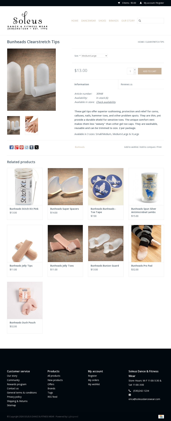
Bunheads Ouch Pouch (23, 322)
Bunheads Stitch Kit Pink (24, 208)
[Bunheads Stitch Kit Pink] (25, 186)
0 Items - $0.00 (129, 3)
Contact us (13, 388)
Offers (51, 384)
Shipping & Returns (17, 401)
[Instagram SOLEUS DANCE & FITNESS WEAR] (88, 356)
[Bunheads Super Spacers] (65, 186)
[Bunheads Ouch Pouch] (25, 300)
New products (55, 380)
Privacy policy (14, 396)
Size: (77, 55)
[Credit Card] (160, 416)
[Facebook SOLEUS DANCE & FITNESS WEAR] (82, 356)
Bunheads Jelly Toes (62, 265)
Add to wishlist (131, 147)
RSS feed (52, 396)
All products (54, 375)
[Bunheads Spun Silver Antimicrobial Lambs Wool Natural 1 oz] (146, 186)
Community (13, 380)
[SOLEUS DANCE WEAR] (31, 20)
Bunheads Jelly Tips (21, 265)
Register (92, 375)
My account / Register (153, 3)
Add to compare (148, 147)
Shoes (102, 20)
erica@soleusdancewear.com (144, 399)
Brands (114, 20)
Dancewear (88, 20)
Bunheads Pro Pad (141, 265)
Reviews (126, 84)
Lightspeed (73, 416)
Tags (50, 392)
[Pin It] (22, 147)
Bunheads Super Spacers (64, 208)
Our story (12, 375)
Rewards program (16, 384)
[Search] (139, 20)
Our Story (128, 20)
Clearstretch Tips (154, 42)
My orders (93, 380)
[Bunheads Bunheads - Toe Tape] (106, 186)
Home (74, 20)
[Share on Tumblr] (32, 147)
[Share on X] (37, 147)
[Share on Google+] (17, 147)
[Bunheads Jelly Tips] (25, 243)
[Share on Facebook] (12, 147)
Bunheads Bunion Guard (105, 265)
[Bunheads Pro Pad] (146, 243)
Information (81, 84)
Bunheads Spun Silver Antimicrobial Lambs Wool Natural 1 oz (143, 210)
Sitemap (11, 405)
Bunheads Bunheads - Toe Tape (103, 210)
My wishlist (94, 384)
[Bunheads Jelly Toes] (65, 243)
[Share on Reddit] (27, 147)
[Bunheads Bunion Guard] (106, 243)
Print (159, 147)
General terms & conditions (22, 392)
